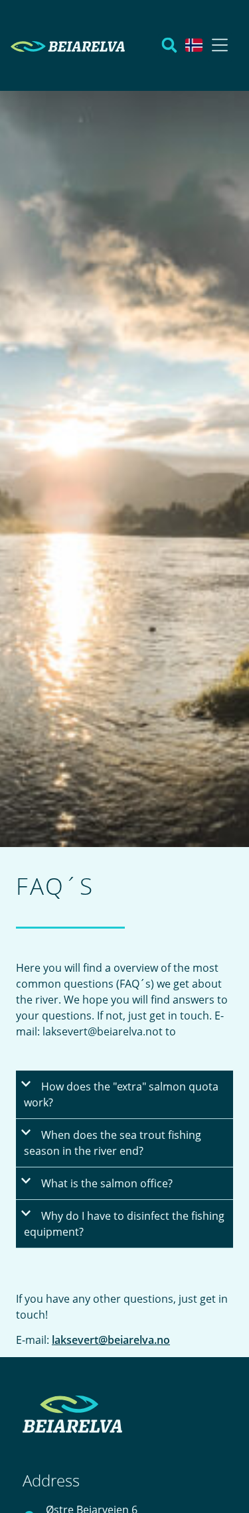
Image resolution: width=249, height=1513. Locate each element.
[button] (220, 47)
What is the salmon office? (107, 1183)
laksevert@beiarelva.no (111, 1340)
